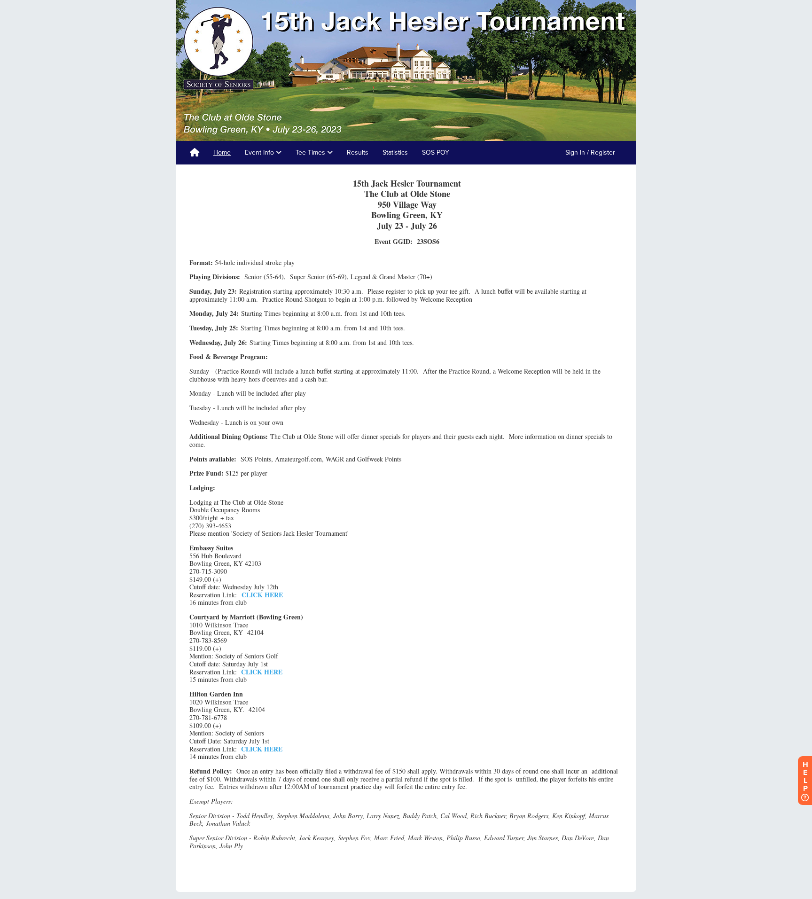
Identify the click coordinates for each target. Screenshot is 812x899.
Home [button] (222, 152)
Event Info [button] (260, 152)
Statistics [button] (395, 152)
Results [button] (357, 152)
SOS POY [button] (435, 152)
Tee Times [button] (311, 152)
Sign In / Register (590, 152)
